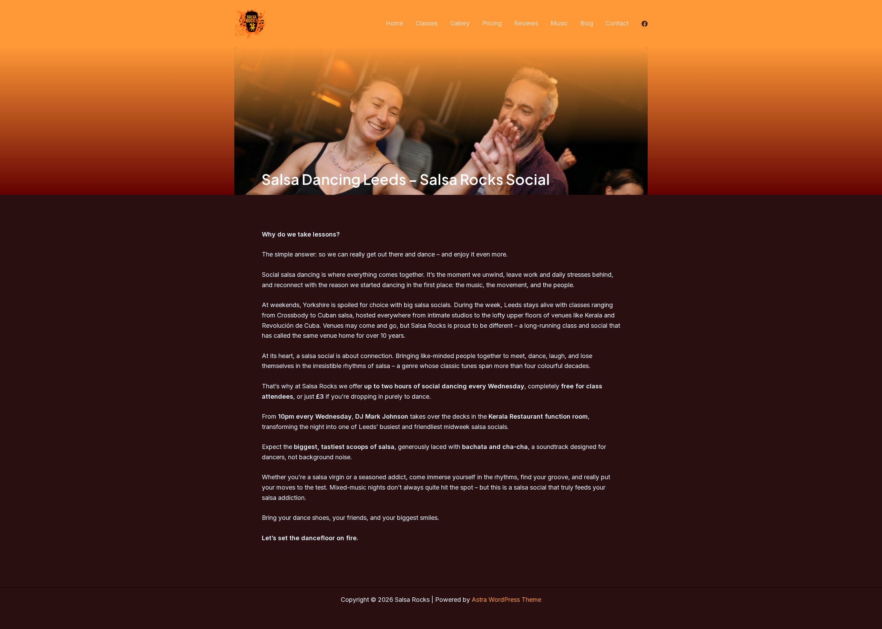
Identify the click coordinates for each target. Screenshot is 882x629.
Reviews (526, 23)
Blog (586, 23)
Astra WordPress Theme (506, 599)
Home (394, 23)
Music (559, 23)
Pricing (492, 23)
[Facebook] (645, 24)
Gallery (460, 23)
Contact (617, 23)
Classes (427, 23)
